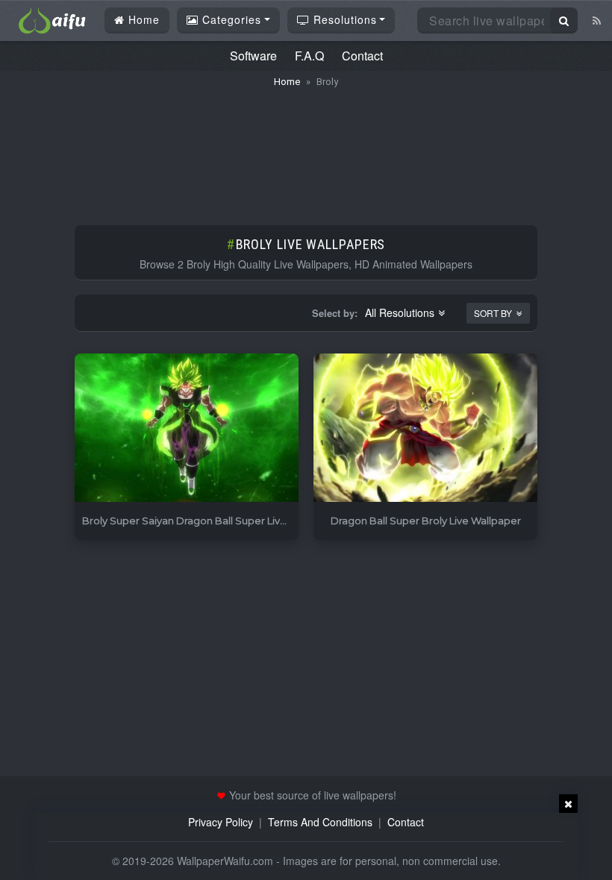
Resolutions (343, 19)
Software (253, 55)
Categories (230, 19)
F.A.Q (309, 55)
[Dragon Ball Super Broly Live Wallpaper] (425, 428)
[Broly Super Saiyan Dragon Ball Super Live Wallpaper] (187, 428)
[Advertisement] (306, 149)
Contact (362, 55)
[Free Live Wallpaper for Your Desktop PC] (52, 18)
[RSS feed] (597, 20)
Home (142, 19)
